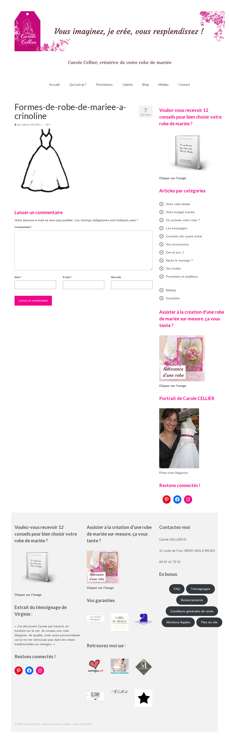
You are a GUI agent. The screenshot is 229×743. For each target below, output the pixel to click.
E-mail (67, 277)
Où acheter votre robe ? (183, 220)
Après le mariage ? (179, 260)
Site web (116, 277)
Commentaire (23, 227)
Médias (171, 290)
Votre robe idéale (178, 204)
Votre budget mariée (180, 212)
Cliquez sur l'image (172, 178)
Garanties (173, 298)
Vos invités (173, 268)
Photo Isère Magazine (173, 473)
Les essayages (176, 228)
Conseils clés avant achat (184, 236)
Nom (18, 277)
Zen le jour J (175, 252)
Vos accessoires (177, 244)
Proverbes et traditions (182, 276)
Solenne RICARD (30, 124)
